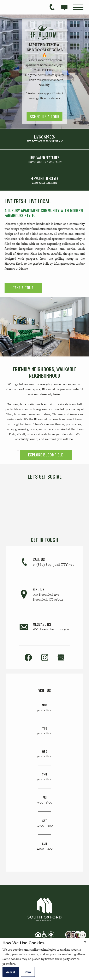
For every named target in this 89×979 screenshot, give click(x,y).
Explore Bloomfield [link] (46, 454)
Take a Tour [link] (23, 287)
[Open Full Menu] (78, 7)
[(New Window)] (61, 657)
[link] (44, 139)
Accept (10, 972)
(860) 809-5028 (55, 564)
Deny (28, 972)
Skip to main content (23, 6)
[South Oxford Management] (44, 908)
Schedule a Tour (44, 116)
